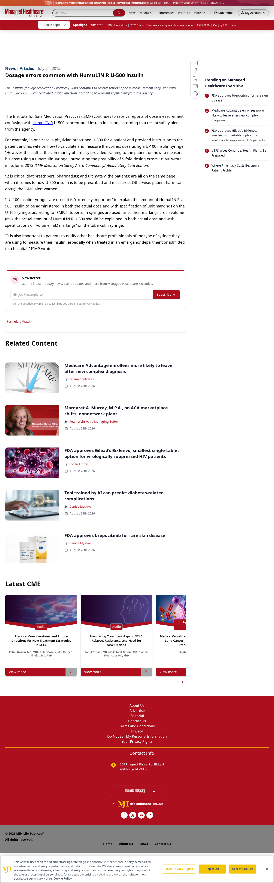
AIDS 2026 (97, 25)
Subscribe (164, 294)
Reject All (212, 869)
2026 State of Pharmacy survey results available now (161, 25)
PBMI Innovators (117, 25)
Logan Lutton (78, 464)
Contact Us (137, 721)
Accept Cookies (242, 869)
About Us (137, 705)
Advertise (137, 710)
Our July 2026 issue (224, 25)
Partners (184, 13)
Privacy (137, 731)
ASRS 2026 (203, 25)
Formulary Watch (19, 321)
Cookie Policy (63, 878)
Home (107, 844)
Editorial (137, 715)
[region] (137, 869)
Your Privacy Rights (137, 741)
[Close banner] (268, 6)
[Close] (267, 869)
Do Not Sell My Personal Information (137, 736)
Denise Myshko (80, 506)
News (132, 13)
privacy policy (91, 304)
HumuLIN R (43, 122)
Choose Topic (51, 25)
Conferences (165, 13)
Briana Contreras (81, 379)
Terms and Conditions (137, 726)
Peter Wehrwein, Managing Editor (93, 421)
